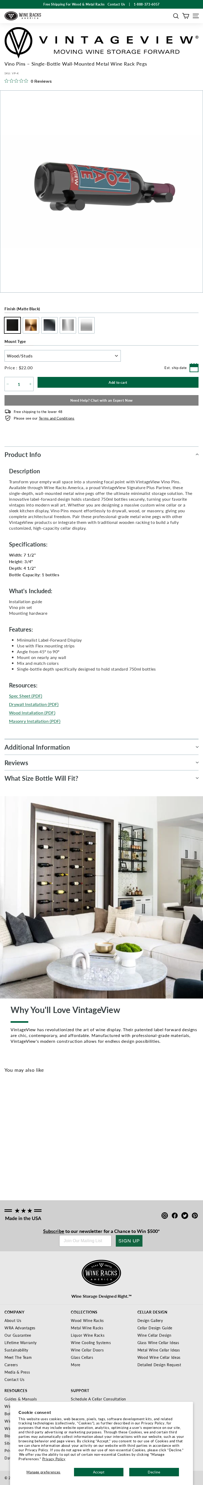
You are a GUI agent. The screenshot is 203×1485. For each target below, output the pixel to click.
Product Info (22, 454)
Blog (8, 1435)
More (75, 1364)
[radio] (11, 325)
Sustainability (16, 1350)
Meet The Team (18, 1357)
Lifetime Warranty (20, 1342)
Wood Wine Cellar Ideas (159, 1357)
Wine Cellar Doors (87, 1350)
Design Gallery (150, 1320)
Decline (154, 1471)
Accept (99, 1471)
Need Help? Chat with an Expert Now (101, 400)
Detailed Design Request (159, 1364)
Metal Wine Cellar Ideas (158, 1350)
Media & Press (17, 1372)
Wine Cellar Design (154, 1335)
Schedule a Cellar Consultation (98, 1399)
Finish (22, 308)
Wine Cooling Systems (91, 1342)
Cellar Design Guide (154, 1327)
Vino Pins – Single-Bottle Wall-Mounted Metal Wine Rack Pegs (19, 1167)
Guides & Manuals (20, 1399)
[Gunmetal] (28, 1142)
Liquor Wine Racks (87, 1335)
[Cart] (185, 16)
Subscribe (53, 1231)
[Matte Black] (10, 1142)
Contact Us (14, 1379)
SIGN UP (129, 1240)
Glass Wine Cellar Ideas (158, 1342)
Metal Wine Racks (87, 1327)
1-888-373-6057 (147, 4)
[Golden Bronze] (19, 1142)
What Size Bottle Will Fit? (41, 778)
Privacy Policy (54, 1458)
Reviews (16, 762)
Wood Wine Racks (87, 1320)
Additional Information (37, 746)
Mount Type (15, 341)
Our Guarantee (17, 1335)
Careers (11, 1364)
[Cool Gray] (45, 1142)
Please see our (44, 418)
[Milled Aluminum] (36, 1142)
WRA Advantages (19, 1327)
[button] (175, 16)
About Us (12, 1320)
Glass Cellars (82, 1357)
